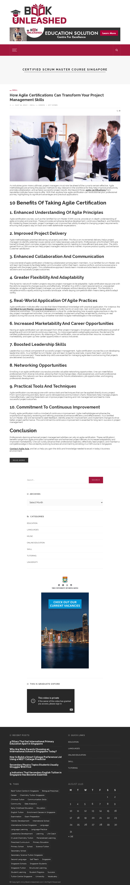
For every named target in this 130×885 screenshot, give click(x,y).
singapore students (38, 864)
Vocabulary (52, 876)
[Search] (116, 50)
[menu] (14, 50)
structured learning (38, 868)
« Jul (70, 836)
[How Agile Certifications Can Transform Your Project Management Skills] (65, 148)
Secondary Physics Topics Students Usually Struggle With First (34, 766)
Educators (41, 808)
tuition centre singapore (21, 876)
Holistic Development (20, 821)
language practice (39, 829)
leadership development (22, 834)
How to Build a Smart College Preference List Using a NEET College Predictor (36, 758)
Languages (33, 530)
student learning (18, 872)
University (32, 562)
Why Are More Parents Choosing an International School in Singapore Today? (33, 750)
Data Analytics (31, 804)
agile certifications (96, 190)
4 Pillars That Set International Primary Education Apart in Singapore (32, 742)
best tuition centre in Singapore (25, 791)
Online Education (36, 543)
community (16, 804)
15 (108, 811)
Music (30, 536)
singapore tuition (18, 868)
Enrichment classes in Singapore (41, 812)
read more (19, 460)
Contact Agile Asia (19, 448)
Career (14, 795)
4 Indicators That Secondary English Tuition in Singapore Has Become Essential (36, 773)
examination (16, 816)
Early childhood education (22, 808)
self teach (34, 859)
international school (41, 821)
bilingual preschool (50, 791)
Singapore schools (18, 864)
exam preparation (32, 816)
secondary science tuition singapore (27, 855)
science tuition (42, 846)
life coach (51, 834)
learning (40, 834)
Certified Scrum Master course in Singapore (33, 309)
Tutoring (31, 556)
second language (18, 859)
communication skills (37, 799)
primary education (41, 842)
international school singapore (24, 825)
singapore (46, 859)
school (29, 846)
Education (32, 523)
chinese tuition (17, 799)
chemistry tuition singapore (32, 795)
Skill (15, 90)
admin (42, 105)
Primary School (17, 846)
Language (44, 825)
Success (51, 872)
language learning (19, 829)
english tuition (17, 812)
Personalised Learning (46, 838)
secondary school (18, 851)
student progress (36, 872)
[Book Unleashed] (38, 13)
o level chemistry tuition (22, 838)
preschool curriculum (20, 842)
